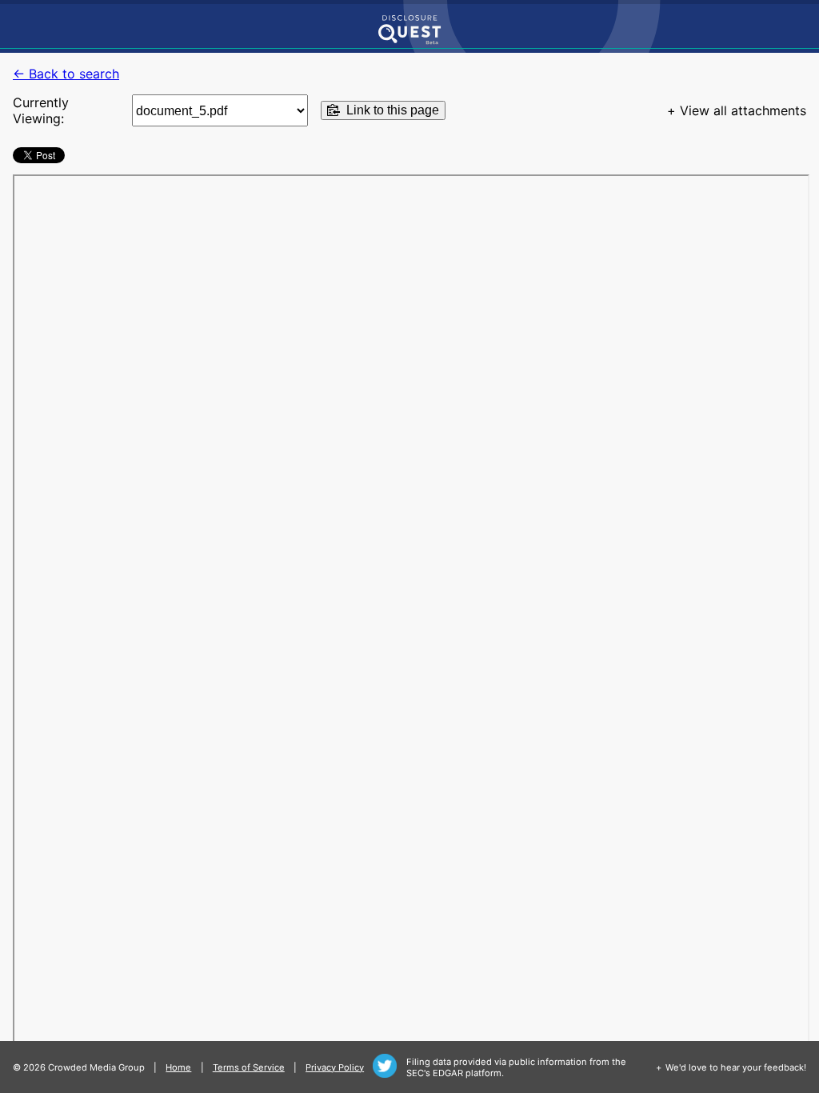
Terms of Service (249, 1067)
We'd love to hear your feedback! (735, 1067)
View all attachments (743, 110)
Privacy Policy (335, 1067)
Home (178, 1067)
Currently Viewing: (41, 110)
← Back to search (66, 74)
